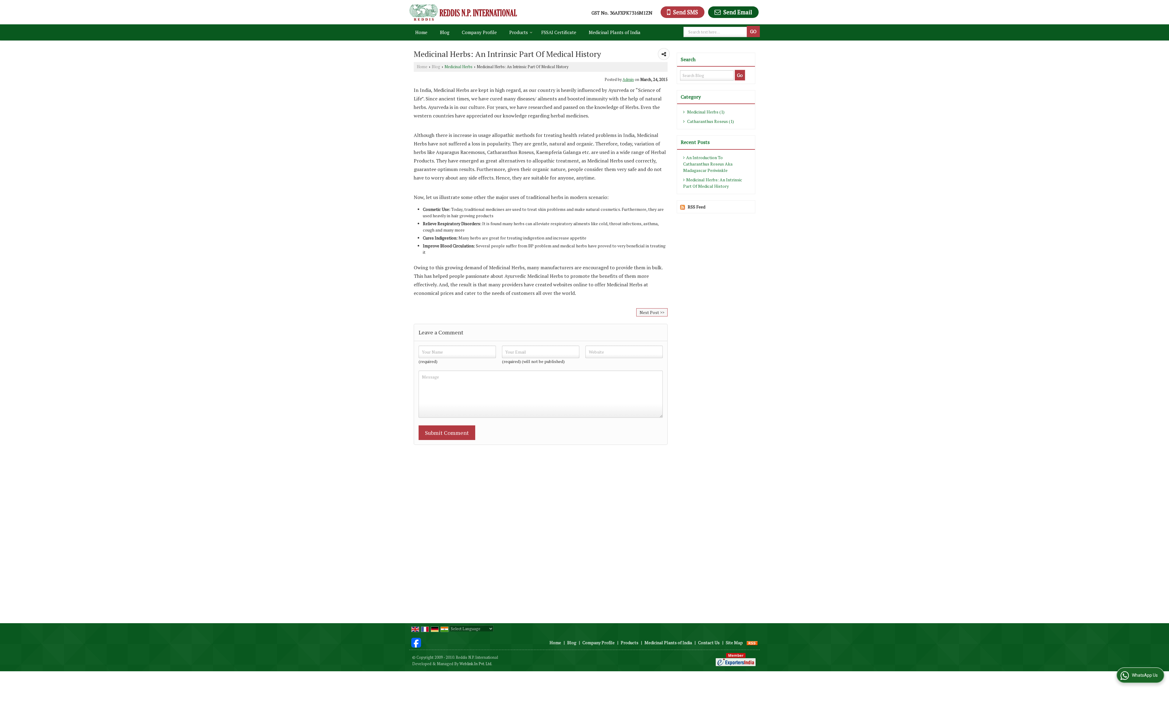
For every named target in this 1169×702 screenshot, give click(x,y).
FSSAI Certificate (558, 32)
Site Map (734, 642)
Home (421, 32)
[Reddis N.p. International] (463, 12)
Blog (444, 32)
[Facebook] (416, 642)
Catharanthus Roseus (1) (710, 121)
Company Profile (479, 32)
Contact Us (709, 642)
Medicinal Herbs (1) (705, 112)
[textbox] (716, 32)
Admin (628, 79)
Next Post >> (652, 312)
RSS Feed (696, 207)
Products (518, 32)
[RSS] (752, 642)
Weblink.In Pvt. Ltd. (475, 663)
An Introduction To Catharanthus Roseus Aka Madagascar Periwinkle (707, 164)
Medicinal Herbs (458, 66)
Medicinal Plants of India (615, 32)
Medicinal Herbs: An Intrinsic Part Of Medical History (712, 183)
